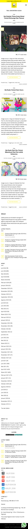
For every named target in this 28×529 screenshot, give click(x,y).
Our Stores (12, 524)
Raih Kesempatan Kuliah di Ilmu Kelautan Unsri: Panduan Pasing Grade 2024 (16, 257)
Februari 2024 (5, 282)
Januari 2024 (4, 285)
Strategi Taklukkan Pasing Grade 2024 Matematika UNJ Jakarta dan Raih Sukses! (16, 251)
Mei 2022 (3, 340)
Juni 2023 (3, 306)
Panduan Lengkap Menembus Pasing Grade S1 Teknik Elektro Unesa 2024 (15, 245)
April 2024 (4, 277)
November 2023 (5, 291)
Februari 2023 (5, 317)
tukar (18, 82)
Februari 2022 (5, 346)
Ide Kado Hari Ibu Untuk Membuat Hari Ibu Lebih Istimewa (14, 152)
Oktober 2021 (5, 358)
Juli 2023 (3, 303)
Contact (18, 524)
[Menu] (26, 5)
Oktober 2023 (5, 294)
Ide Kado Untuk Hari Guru (14, 90)
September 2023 (5, 297)
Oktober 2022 (5, 329)
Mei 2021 (3, 366)
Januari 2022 (4, 349)
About (6, 524)
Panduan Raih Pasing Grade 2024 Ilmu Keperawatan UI (15, 234)
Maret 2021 (4, 372)
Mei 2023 (3, 308)
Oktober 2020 (5, 384)
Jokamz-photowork (10, 434)
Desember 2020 (5, 381)
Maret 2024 (4, 280)
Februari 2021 (5, 375)
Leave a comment (23, 84)
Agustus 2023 (5, 300)
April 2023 (4, 311)
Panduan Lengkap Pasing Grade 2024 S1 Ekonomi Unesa (15, 240)
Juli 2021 (3, 360)
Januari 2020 (4, 398)
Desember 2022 (5, 323)
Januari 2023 (4, 320)
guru (13, 143)
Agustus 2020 (5, 387)
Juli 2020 (3, 389)
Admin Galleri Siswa (18, 23)
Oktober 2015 (5, 404)
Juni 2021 (3, 363)
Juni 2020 (3, 392)
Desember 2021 (5, 352)
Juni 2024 (3, 271)
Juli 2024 (3, 268)
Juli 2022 (3, 334)
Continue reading (14, 77)
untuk (21, 143)
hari (15, 143)
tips (14, 14)
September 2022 (5, 332)
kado (13, 82)
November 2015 (5, 401)
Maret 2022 (4, 343)
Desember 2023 (5, 288)
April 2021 (4, 369)
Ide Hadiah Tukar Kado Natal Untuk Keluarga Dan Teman (14, 17)
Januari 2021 (4, 378)
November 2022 (5, 326)
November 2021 (5, 355)
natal (16, 82)
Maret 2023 (4, 314)
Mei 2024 (3, 274)
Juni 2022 (3, 337)
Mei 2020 (3, 395)
